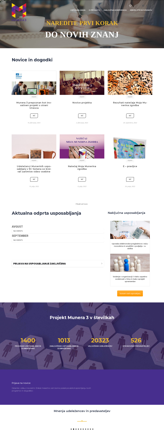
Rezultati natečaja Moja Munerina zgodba (130, 104)
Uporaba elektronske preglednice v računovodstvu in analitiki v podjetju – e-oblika (130, 246)
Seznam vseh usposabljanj (130, 293)
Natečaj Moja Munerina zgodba (82, 167)
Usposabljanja (77, 10)
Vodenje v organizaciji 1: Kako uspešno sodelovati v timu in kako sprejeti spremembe (130, 279)
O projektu (94, 10)
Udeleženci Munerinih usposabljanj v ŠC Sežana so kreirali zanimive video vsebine (34, 169)
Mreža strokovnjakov (141, 10)
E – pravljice (130, 166)
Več (34, 116)
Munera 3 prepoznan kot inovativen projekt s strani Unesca (34, 105)
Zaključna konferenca (115, 10)
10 (92, 429)
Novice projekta (82, 102)
